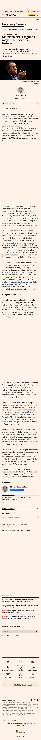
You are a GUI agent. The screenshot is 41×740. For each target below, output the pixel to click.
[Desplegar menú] (3, 15)
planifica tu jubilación (8, 670)
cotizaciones (8, 677)
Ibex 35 (5, 11)
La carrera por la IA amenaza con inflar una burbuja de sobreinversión (18, 611)
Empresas (10, 517)
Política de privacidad (10, 723)
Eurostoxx (10, 635)
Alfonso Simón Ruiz (20, 96)
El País (36, 19)
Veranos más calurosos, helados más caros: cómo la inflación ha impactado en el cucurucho (20, 606)
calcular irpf (8, 664)
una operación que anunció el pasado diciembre (17, 125)
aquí (29, 530)
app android (33, 677)
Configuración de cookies (30, 721)
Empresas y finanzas (14, 24)
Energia (22, 29)
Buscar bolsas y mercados (11, 626)
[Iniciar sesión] (38, 15)
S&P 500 (16, 11)
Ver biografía (14, 490)
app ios (20, 677)
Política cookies (19, 721)
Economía (17, 517)
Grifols (4, 517)
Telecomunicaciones (12, 29)
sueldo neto (33, 664)
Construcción (29, 29)
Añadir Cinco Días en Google (12, 108)
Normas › (36, 508)
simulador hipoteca (20, 664)
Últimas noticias (8, 596)
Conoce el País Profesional (20, 685)
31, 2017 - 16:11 (20, 98)
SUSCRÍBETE (32, 15)
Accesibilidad (19, 723)
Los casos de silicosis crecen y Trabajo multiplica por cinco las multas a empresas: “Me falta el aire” (20, 600)
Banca (4, 29)
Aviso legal (12, 721)
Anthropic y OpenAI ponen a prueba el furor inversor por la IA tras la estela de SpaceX (18, 617)
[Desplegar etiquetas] (38, 517)
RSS (28, 723)
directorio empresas (33, 670)
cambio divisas (20, 670)
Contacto (6, 721)
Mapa (25, 723)
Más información (6, 526)
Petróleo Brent (31, 11)
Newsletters (32, 723)
